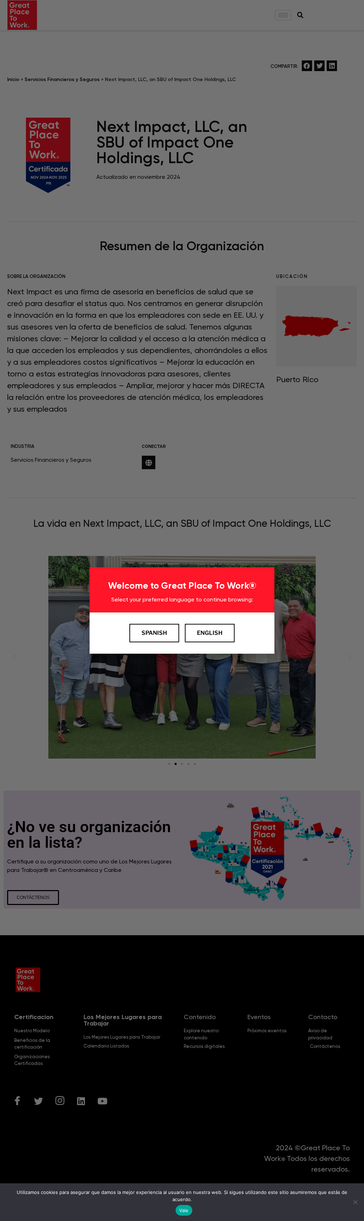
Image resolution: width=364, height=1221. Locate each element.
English (210, 633)
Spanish (154, 633)
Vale (184, 1210)
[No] (355, 1202)
